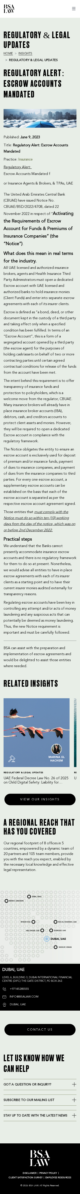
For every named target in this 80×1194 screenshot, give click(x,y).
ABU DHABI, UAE (32, 929)
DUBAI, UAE (48, 937)
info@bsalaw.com (23, 996)
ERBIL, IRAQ (31, 894)
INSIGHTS (25, 53)
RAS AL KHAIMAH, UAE (60, 920)
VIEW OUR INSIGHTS (40, 799)
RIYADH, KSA (25, 922)
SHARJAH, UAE (55, 929)
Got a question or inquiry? (27, 1084)
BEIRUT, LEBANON (12, 899)
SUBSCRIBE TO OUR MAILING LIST (29, 1100)
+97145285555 (19, 989)
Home (8, 53)
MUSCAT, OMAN (59, 947)
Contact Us (40, 1029)
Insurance (25, 159)
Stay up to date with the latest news (36, 1115)
